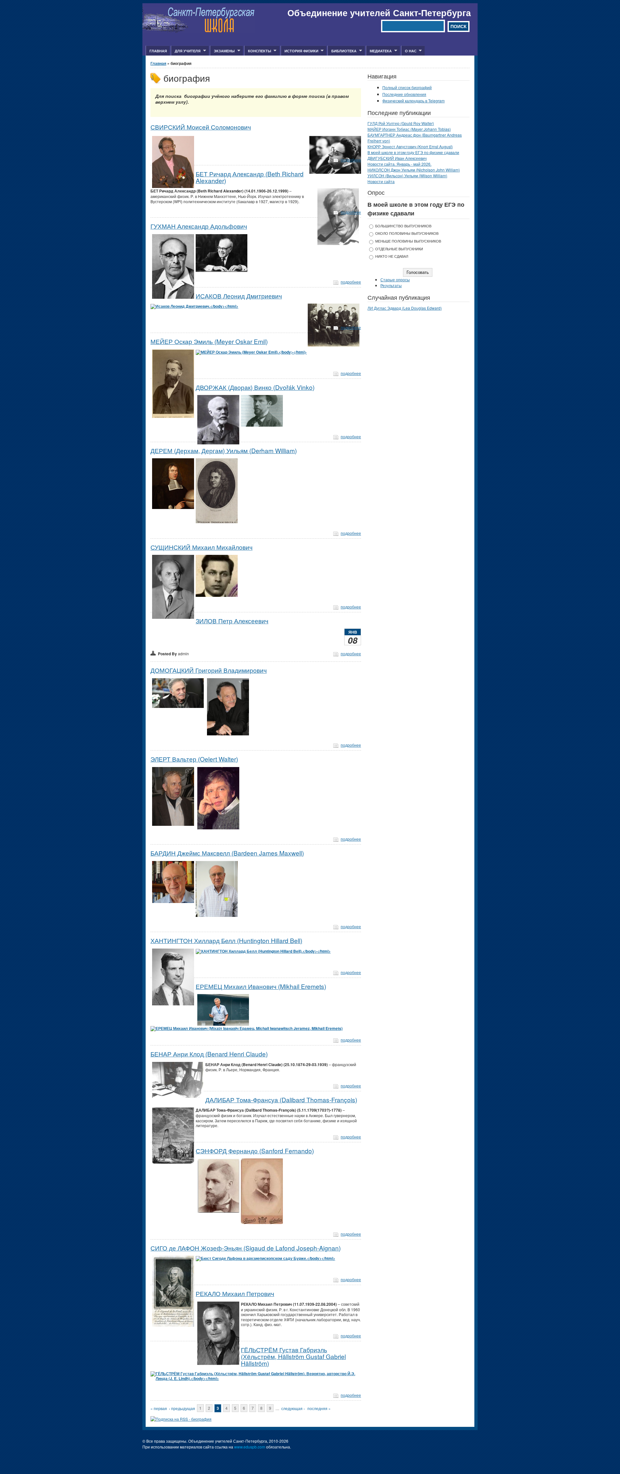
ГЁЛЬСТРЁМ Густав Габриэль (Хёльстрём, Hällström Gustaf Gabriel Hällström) (293, 1356)
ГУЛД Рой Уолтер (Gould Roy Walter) (400, 123)
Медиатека (379, 51)
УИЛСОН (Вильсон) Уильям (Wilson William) (407, 175)
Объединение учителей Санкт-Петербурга (379, 12)
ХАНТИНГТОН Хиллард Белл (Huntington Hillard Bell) (226, 940)
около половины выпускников (407, 233)
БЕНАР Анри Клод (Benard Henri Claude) (209, 1053)
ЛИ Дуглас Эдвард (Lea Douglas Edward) (404, 308)
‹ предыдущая (182, 1408)
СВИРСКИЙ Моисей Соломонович (200, 126)
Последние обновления (404, 94)
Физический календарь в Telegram (413, 100)
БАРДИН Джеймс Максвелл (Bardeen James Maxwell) (227, 852)
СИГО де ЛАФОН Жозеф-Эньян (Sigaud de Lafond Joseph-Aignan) (245, 1247)
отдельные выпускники (399, 248)
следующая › (293, 1408)
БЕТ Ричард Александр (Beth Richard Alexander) (250, 177)
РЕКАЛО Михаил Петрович (235, 1293)
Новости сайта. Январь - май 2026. (399, 164)
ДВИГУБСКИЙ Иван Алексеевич (397, 158)
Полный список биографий (407, 87)
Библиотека (341, 51)
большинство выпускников (403, 225)
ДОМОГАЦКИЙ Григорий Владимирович (208, 670)
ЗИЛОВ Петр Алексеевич (232, 620)
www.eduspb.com (249, 1446)
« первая (158, 1408)
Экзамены (222, 51)
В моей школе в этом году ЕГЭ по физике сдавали (413, 152)
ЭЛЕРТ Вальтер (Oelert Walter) (194, 758)
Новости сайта (381, 181)
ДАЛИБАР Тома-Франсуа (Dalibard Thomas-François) (281, 1099)
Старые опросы (395, 279)
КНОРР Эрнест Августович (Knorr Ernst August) (410, 146)
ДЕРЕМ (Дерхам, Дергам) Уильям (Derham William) (223, 450)
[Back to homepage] (198, 31)
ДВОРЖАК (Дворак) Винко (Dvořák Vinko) (255, 387)
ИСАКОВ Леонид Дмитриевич (239, 295)
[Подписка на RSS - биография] (181, 1419)
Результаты (391, 285)
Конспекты (257, 51)
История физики (299, 51)
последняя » (319, 1408)
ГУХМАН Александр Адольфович (198, 226)
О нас (409, 51)
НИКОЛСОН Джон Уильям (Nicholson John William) (413, 169)
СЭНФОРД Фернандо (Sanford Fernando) (255, 1150)
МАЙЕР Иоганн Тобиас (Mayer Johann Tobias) (409, 129)
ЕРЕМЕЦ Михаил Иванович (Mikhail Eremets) (261, 986)
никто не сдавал (391, 256)
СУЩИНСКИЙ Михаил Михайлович (201, 547)
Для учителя (186, 51)
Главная (158, 50)
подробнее (351, 159)
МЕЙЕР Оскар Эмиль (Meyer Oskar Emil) (209, 341)
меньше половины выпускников (408, 241)
